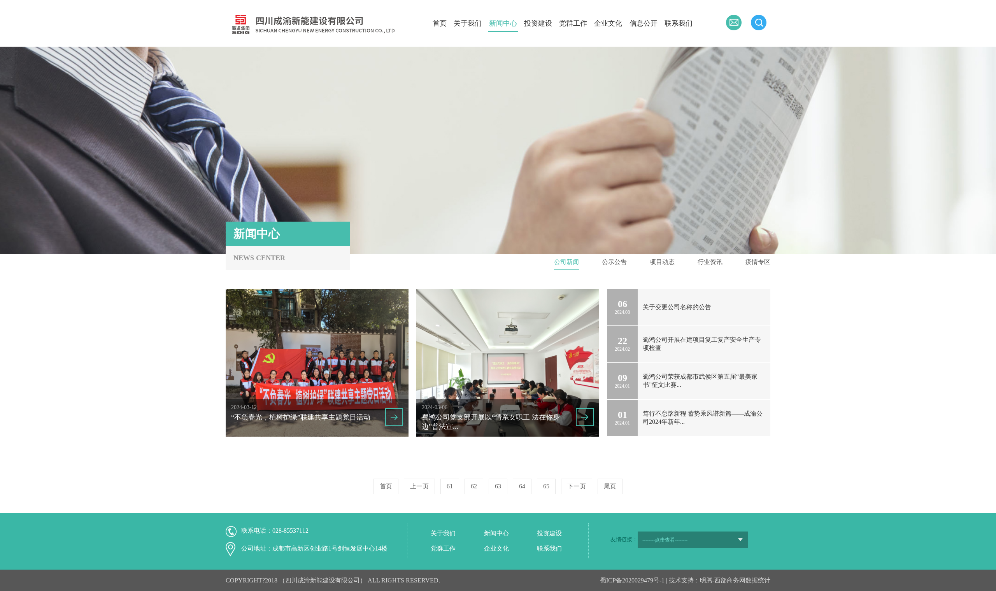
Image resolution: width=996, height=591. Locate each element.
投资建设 (538, 23)
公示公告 (614, 262)
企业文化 (608, 23)
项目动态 (662, 262)
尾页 (610, 486)
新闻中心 (503, 23)
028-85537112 (290, 530)
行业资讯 (710, 262)
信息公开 (644, 23)
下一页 (576, 486)
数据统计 (757, 580)
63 (498, 486)
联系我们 (679, 23)
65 (546, 486)
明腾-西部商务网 (722, 580)
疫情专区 (757, 262)
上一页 (419, 486)
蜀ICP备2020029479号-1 (632, 580)
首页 (440, 23)
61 (450, 486)
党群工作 (573, 23)
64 (522, 486)
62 (474, 486)
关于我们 (468, 23)
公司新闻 (566, 262)
